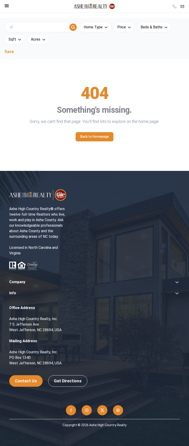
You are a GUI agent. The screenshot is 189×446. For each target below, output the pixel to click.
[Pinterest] (118, 410)
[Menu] (7, 6)
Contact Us (26, 380)
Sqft (12, 39)
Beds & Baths (151, 27)
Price (121, 27)
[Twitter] (102, 410)
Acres (35, 39)
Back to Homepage (94, 136)
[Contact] (182, 6)
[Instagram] (87, 410)
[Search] (73, 27)
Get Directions (68, 380)
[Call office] (174, 6)
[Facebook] (71, 410)
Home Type (93, 27)
